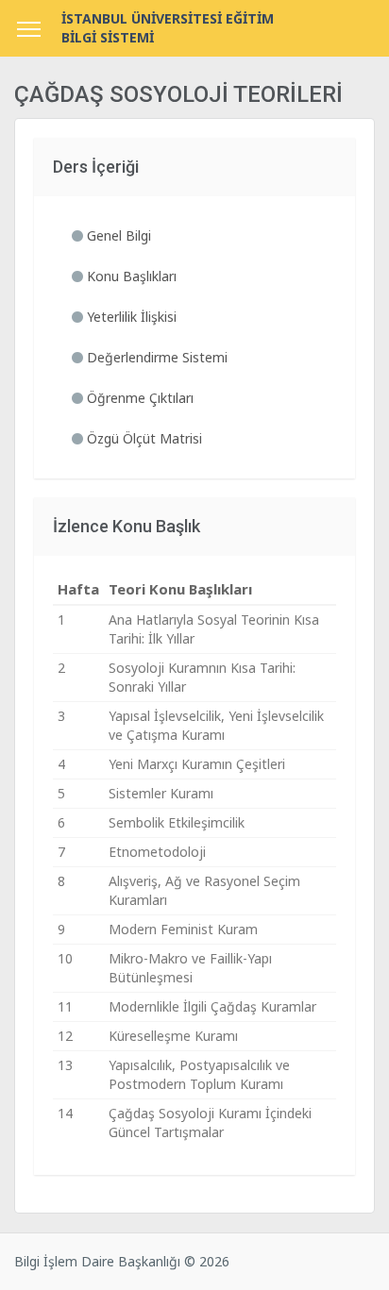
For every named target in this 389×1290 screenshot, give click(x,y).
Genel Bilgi (117, 235)
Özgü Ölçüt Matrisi (142, 438)
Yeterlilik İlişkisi (130, 317)
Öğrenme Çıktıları (138, 398)
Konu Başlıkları (130, 276)
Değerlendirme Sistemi (155, 357)
